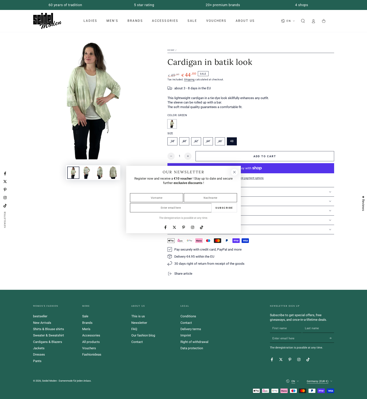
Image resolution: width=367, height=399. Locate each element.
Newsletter (139, 323)
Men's (86, 329)
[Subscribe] (331, 338)
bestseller (40, 316)
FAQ (134, 329)
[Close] (234, 172)
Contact (137, 342)
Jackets (39, 348)
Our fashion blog (143, 335)
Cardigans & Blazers (47, 342)
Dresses (39, 354)
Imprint (185, 335)
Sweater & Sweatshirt (48, 335)
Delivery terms (190, 329)
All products (91, 342)
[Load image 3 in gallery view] (100, 173)
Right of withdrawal (194, 342)
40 (185, 142)
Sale (85, 316)
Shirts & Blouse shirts (48, 329)
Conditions (188, 316)
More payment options (251, 178)
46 (221, 142)
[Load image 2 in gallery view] (86, 173)
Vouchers (89, 348)
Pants (37, 361)
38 (174, 142)
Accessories (91, 335)
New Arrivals (42, 323)
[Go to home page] (47, 21)
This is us (138, 316)
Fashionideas (91, 354)
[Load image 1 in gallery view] (73, 173)
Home (171, 50)
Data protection (191, 348)
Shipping (189, 79)
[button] (303, 20)
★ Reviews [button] (363, 203)
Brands (87, 323)
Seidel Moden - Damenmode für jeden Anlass (66, 380)
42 (197, 142)
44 (209, 142)
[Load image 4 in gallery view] (113, 173)
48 (233, 142)
